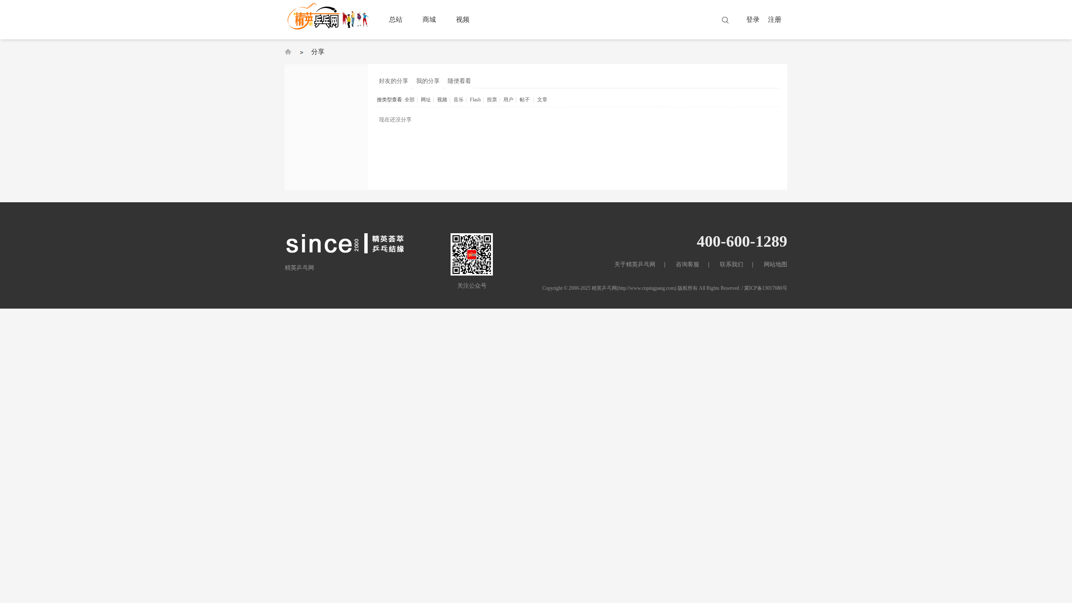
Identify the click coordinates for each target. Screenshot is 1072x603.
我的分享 (428, 81)
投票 (492, 100)
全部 (410, 100)
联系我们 (731, 264)
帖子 (525, 100)
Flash (475, 100)
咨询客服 (687, 264)
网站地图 (775, 264)
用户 (508, 100)
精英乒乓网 (604, 288)
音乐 (459, 100)
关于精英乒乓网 (634, 264)
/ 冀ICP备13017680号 (764, 288)
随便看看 (459, 81)
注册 (774, 19)
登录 (753, 19)
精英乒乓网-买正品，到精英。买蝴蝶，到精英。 (288, 52)
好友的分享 (393, 81)
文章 (542, 100)
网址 (426, 100)
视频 (462, 19)
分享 (318, 51)
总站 (395, 19)
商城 (429, 19)
